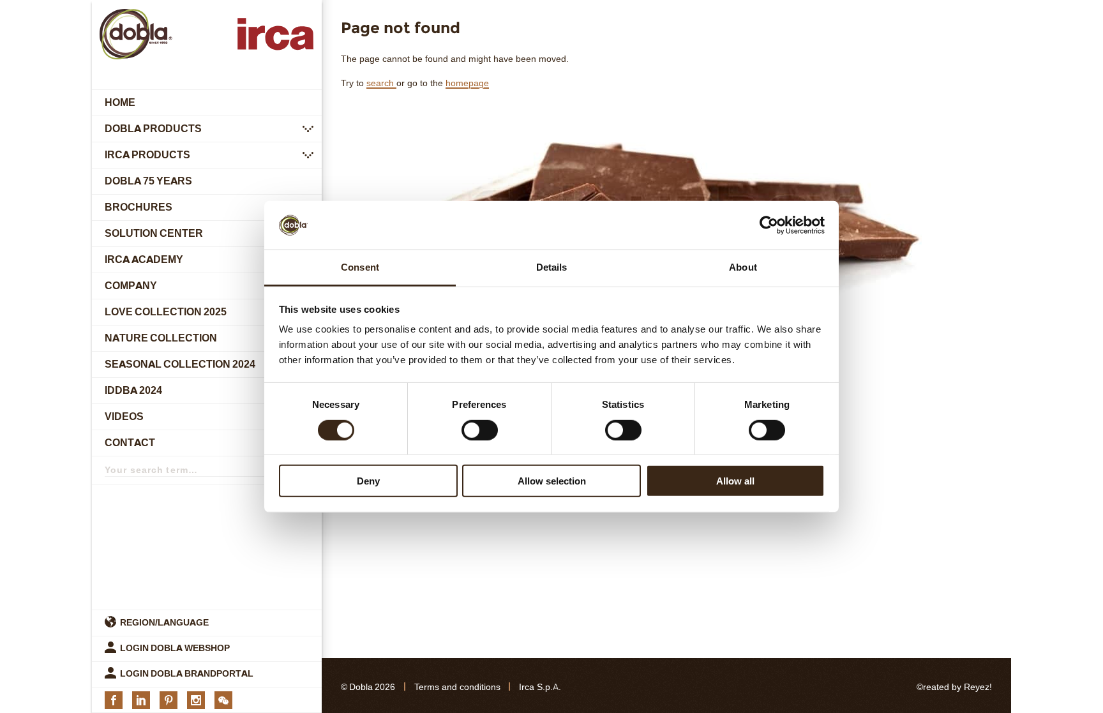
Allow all (735, 481)
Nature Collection (161, 338)
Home (120, 102)
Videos (124, 416)
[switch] (479, 429)
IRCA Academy (144, 259)
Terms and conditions (457, 687)
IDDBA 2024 (133, 390)
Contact (130, 443)
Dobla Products (153, 129)
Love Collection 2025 (166, 312)
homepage (467, 83)
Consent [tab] (360, 267)
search (381, 83)
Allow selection (552, 481)
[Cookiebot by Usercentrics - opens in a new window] (769, 225)
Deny (368, 481)
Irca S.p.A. (540, 687)
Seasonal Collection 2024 (180, 364)
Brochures (138, 207)
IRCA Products (147, 155)
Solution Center (154, 233)
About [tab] (743, 267)
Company (131, 286)
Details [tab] (551, 267)
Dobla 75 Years (148, 181)
